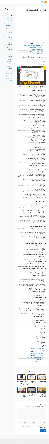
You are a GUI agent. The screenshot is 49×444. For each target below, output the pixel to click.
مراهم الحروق (10, 71)
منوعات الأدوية (10, 80)
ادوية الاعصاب (10, 21)
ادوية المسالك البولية (9, 45)
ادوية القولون (10, 44)
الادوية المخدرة (10, 51)
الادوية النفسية (10, 52)
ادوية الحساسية (9, 28)
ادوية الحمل (3, 1)
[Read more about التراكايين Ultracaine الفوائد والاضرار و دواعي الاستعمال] (31, 389)
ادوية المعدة (10, 47)
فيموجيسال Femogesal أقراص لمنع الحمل (36, 361)
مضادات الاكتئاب (9, 73)
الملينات (11, 59)
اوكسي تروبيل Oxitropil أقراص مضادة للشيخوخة (35, 51)
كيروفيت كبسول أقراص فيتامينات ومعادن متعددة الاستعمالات (33, 45)
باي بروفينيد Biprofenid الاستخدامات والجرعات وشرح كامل (31, 383)
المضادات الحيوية (25, 1)
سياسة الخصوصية (12, 440)
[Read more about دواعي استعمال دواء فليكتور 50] (41, 377)
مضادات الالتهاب (9, 75)
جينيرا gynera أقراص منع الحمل (38, 359)
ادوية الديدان (10, 32)
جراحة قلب (10, 61)
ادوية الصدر (10, 37)
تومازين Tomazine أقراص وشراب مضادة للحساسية (35, 357)
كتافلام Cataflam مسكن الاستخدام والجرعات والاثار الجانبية (22, 395)
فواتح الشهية (10, 66)
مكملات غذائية (10, 78)
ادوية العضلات (10, 39)
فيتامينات (14, 1)
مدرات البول (10, 69)
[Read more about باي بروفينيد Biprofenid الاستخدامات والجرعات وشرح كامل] (31, 377)
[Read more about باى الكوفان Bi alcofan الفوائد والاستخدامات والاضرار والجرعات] (41, 389)
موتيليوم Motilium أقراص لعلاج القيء (37, 49)
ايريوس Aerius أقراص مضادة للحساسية (36, 355)
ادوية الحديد (10, 27)
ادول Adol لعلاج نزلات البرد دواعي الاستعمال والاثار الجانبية (21, 383)
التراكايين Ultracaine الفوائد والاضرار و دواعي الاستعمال (32, 394)
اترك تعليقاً (44, 12)
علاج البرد (10, 64)
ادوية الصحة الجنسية (9, 35)
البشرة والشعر (10, 54)
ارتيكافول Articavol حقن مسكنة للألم (37, 53)
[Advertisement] (31, 21)
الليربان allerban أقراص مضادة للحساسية (36, 353)
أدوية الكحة (10, 18)
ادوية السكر (10, 33)
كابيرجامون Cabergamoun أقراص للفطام (36, 47)
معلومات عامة (10, 76)
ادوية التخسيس (9, 1)
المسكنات (19, 1)
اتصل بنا (7, 440)
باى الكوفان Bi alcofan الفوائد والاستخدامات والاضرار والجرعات (42, 395)
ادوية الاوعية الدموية (9, 23)
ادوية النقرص (10, 49)
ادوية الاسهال (10, 20)
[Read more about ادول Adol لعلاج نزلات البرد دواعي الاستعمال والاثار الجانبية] (21, 377)
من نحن (16, 440)
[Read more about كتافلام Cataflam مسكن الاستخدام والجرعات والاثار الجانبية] (21, 389)
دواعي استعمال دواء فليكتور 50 (42, 382)
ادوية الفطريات (9, 42)
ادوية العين (10, 40)
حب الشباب (10, 63)
